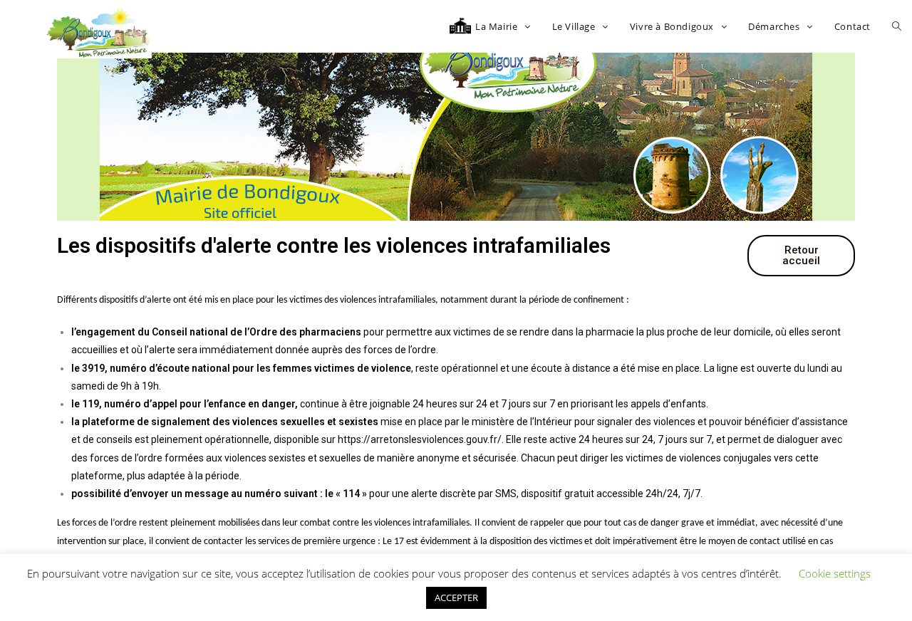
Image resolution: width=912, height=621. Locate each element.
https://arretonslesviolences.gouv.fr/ (420, 439)
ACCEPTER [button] (456, 597)
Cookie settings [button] (835, 573)
